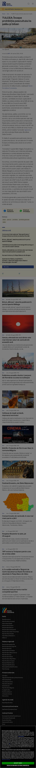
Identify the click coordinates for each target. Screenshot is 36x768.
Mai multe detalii (21, 736)
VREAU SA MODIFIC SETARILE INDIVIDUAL (18, 765)
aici (9, 743)
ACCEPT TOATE (18, 763)
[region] (18, 747)
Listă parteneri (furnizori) (6, 759)
